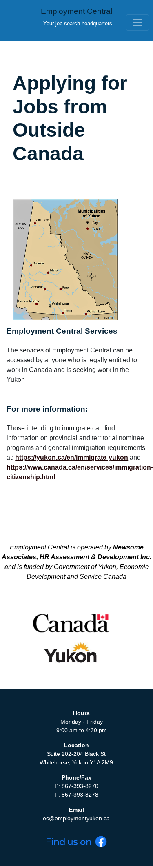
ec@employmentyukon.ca (76, 818)
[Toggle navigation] (137, 22)
